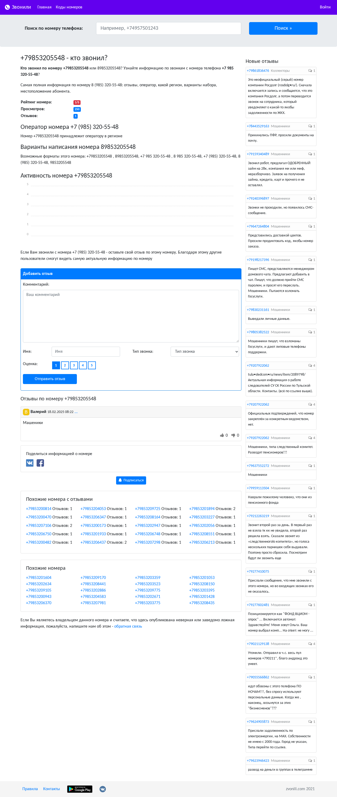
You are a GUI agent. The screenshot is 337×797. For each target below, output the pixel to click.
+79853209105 (38, 590)
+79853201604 (38, 578)
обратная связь (128, 626)
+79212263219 (258, 516)
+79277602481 (258, 605)
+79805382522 (258, 332)
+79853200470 (38, 517)
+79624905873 (258, 722)
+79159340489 (258, 154)
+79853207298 (147, 543)
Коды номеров (69, 7)
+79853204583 (93, 597)
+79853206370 (38, 603)
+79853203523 (147, 584)
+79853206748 (147, 534)
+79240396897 (258, 199)
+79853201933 (93, 534)
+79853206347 (93, 517)
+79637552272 (258, 466)
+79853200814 (38, 509)
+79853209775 (147, 590)
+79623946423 (258, 761)
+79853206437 (93, 543)
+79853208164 (147, 517)
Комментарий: (36, 285)
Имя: (27, 352)
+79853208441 (93, 584)
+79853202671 (147, 597)
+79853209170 (93, 578)
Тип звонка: (142, 352)
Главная (44, 7)
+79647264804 (258, 227)
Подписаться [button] (133, 480)
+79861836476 (258, 71)
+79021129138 (258, 644)
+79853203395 (202, 590)
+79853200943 (38, 597)
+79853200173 (93, 526)
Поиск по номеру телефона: (54, 28)
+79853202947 (147, 526)
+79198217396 (258, 260)
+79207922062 (258, 366)
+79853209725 (147, 509)
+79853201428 (202, 597)
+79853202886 (93, 590)
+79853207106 (38, 526)
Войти (325, 7)
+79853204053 (93, 509)
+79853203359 (147, 578)
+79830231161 (258, 310)
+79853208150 (202, 584)
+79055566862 (258, 677)
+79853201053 (202, 578)
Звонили (21, 7)
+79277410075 (258, 572)
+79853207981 (93, 603)
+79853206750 (38, 534)
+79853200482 (38, 543)
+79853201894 (202, 509)
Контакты (51, 789)
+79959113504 (258, 488)
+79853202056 (202, 526)
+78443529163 (258, 126)
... (76, 412)
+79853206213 (202, 543)
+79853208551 (202, 534)
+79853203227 (202, 517)
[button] (283, 28)
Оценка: (30, 364)
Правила (30, 789)
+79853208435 (202, 603)
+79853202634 (38, 584)
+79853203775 (147, 603)
